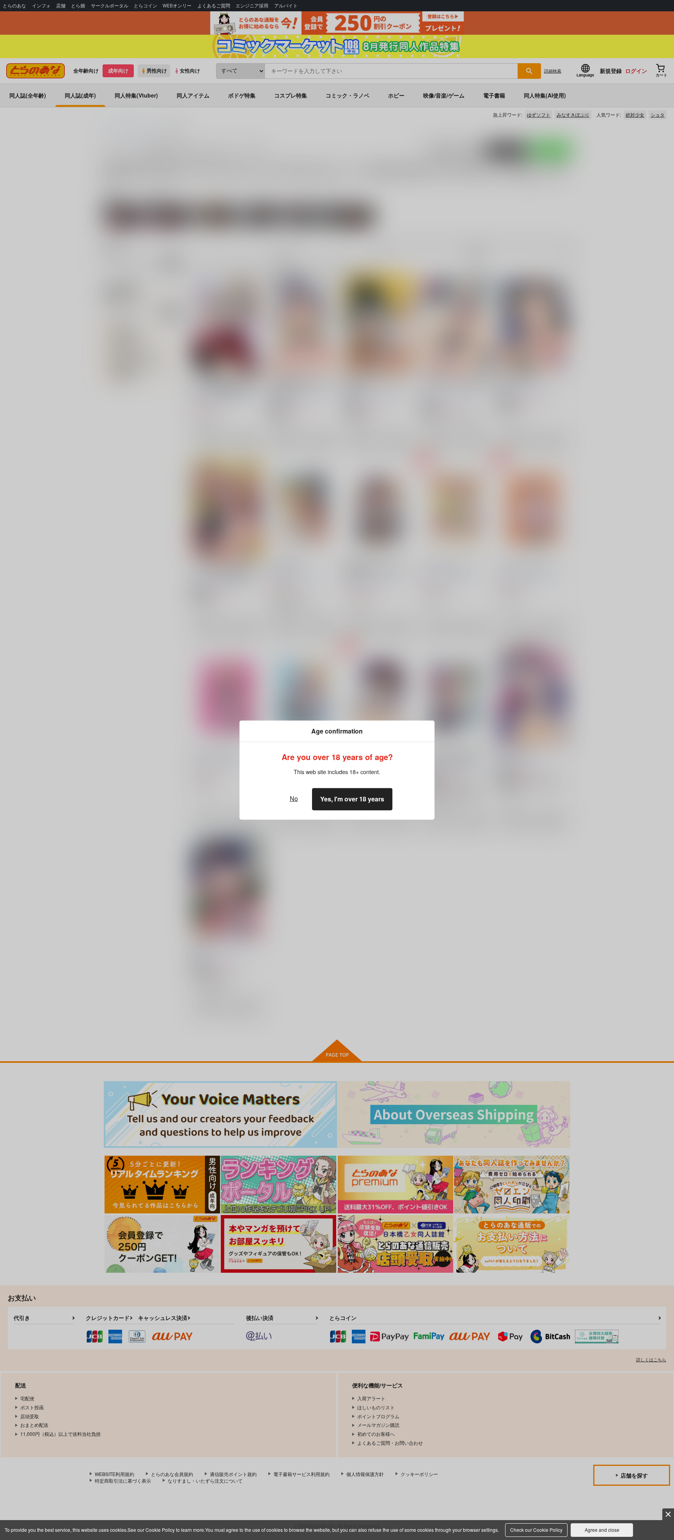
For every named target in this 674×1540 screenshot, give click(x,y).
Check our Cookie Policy (536, 1529)
